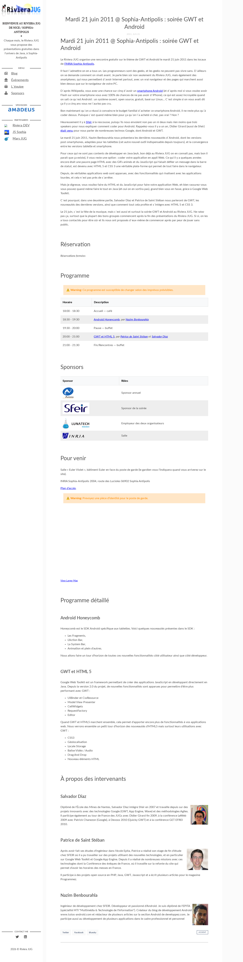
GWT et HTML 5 (104, 336)
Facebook (78, 932)
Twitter (65, 932)
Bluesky (92, 932)
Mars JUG (20, 138)
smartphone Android (150, 90)
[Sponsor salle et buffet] (21, 109)
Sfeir (89, 122)
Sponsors (17, 93)
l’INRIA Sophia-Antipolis (79, 63)
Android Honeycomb (107, 319)
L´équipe (17, 86)
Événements (20, 80)
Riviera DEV (21, 125)
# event (202, 932)
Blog (14, 73)
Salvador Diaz (160, 336)
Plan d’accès (68, 488)
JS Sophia (19, 132)
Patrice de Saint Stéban (134, 336)
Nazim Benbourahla (137, 319)
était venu (66, 130)
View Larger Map (69, 581)
